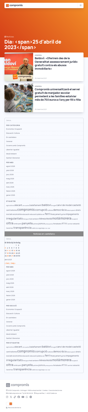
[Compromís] (14, 5)
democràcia (60, 209)
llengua (25, 219)
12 (10, 251)
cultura (50, 210)
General (9, 141)
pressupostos (49, 224)
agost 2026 (10, 166)
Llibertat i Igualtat (12, 150)
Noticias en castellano (44, 234)
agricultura (10, 205)
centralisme (11, 210)
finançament (55, 214)
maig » (13, 263)
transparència (22, 227)
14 (14, 251)
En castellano (11, 137)
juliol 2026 (10, 170)
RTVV (64, 223)
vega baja (41, 228)
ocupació (75, 219)
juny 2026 (10, 174)
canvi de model (64, 205)
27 (12, 256)
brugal (53, 205)
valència (35, 228)
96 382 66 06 (28, 393)
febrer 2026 (10, 191)
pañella (35, 224)
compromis (26, 209)
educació (25, 214)
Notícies (10, 37)
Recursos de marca (14, 408)
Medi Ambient (11, 154)
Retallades (57, 224)
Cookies (45, 390)
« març (7, 263)
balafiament (35, 205)
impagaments (72, 214)
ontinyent (17, 224)
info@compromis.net (15, 393)
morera (65, 218)
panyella (27, 223)
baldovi (46, 205)
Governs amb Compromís (15, 145)
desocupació (71, 210)
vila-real (47, 228)
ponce (41, 223)
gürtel (63, 214)
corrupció (41, 210)
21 (14, 253)
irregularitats (14, 218)
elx (43, 214)
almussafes (25, 205)
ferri (47, 214)
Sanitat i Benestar (13, 158)
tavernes (9, 228)
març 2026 (10, 187)
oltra (9, 223)
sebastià (76, 224)
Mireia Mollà (45, 218)
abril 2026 (10, 183)
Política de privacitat (34, 390)
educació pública (36, 214)
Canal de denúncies (55, 390)
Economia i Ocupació (14, 129)
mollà (56, 218)
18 (7, 253)
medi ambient (34, 219)
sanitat (69, 224)
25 (8, 256)
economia (17, 214)
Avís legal (23, 390)
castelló (76, 205)
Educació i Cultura (13, 133)
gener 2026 (10, 195)
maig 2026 (10, 179)
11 (7, 251)
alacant (18, 205)
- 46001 (46, 393)
